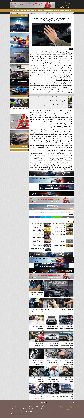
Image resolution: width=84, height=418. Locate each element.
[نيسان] (51, 194)
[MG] (19, 71)
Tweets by (27, 151)
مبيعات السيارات (48, 212)
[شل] (51, 200)
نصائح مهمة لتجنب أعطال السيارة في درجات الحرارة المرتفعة (52, 97)
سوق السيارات (42, 212)
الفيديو (25, 96)
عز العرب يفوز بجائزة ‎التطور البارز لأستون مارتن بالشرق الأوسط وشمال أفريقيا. (37, 237)
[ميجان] (51, 174)
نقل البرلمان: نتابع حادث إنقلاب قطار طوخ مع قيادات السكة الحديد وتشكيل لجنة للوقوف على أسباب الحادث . (62, 234)
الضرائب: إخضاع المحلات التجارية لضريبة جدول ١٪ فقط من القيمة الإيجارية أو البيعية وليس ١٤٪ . (38, 229)
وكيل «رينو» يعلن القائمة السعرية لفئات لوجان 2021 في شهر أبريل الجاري (37, 250)
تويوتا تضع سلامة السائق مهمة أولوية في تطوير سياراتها (53, 101)
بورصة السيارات (23, 15)
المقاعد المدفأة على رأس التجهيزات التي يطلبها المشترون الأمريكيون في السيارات (23, 13)
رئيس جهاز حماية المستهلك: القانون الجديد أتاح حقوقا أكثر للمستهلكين (59, 246)
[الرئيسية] (71, 10)
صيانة (70, 15)
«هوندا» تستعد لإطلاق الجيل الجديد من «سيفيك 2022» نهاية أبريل (38, 241)
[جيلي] (56, 187)
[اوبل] (51, 180)
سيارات (35, 70)
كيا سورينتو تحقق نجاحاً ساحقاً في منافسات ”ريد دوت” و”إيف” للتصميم (37, 233)
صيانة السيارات (55, 212)
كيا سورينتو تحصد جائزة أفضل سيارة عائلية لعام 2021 (54, 105)
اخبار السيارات (62, 212)
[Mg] (51, 207)
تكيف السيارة (68, 212)
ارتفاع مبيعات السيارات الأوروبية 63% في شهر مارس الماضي (37, 245)
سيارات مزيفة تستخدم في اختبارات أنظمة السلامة (58, 240)
